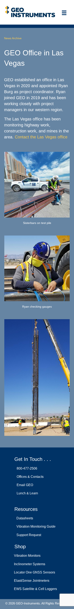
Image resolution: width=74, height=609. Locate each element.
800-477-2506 (26, 468)
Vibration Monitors (27, 555)
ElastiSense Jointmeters (31, 580)
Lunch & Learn (26, 493)
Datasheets (24, 518)
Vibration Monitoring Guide (35, 526)
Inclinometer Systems (29, 564)
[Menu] (64, 13)
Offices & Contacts (29, 476)
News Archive (13, 38)
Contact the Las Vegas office (41, 137)
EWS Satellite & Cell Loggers (35, 589)
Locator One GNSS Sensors (34, 572)
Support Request (28, 535)
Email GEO (24, 485)
